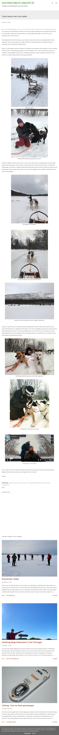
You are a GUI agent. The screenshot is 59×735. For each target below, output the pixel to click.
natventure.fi (46, 483)
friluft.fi (25, 483)
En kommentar (10, 595)
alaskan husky (13, 483)
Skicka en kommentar (12, 658)
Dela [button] (3, 487)
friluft (20, 483)
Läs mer (55, 595)
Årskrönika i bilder (10, 579)
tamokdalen (5, 485)
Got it (34, 733)
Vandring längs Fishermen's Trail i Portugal (22, 642)
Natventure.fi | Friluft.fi (18, 3)
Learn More (27, 733)
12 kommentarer (11, 722)
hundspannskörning (35, 483)
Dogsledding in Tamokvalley (29, 463)
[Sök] (52, 3)
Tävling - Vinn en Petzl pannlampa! (18, 705)
